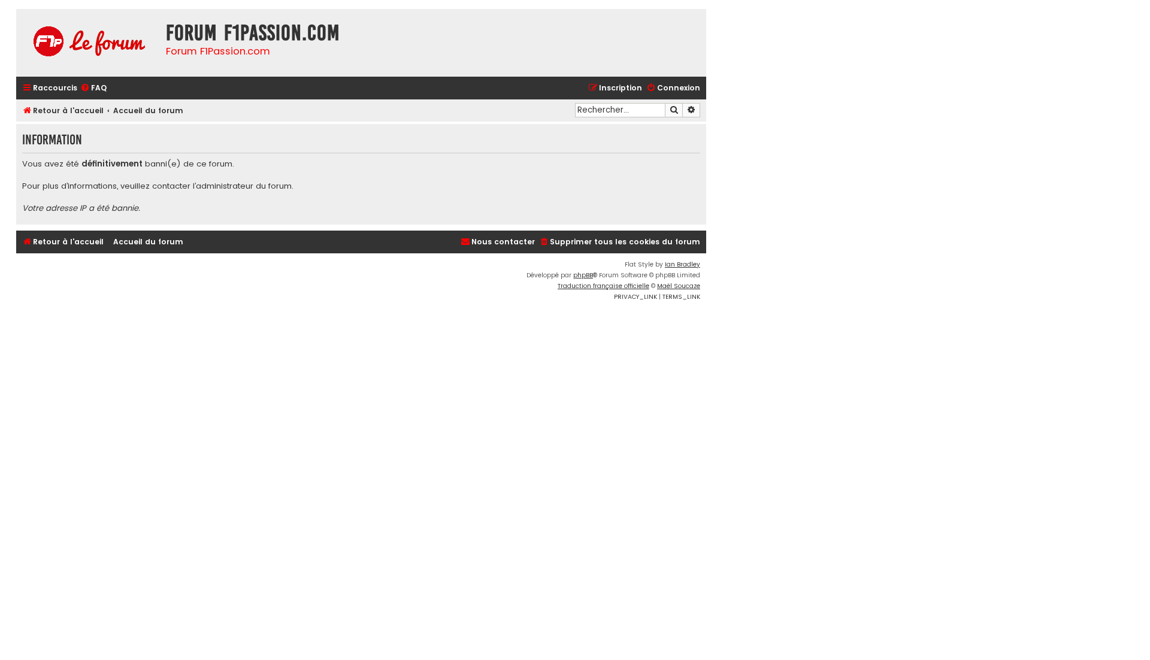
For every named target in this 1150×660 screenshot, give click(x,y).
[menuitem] (93, 88)
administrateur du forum (244, 186)
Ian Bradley (682, 264)
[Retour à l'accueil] (88, 43)
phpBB (583, 275)
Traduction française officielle (603, 285)
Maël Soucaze (678, 285)
